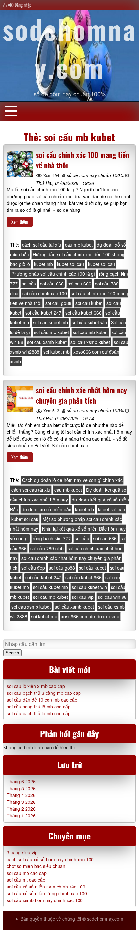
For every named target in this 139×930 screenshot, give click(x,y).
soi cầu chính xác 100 (44, 293)
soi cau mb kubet (90, 332)
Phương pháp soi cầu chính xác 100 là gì (53, 274)
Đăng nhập (23, 4)
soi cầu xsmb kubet (90, 342)
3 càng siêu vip (22, 852)
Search (12, 652)
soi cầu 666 (52, 283)
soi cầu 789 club (47, 548)
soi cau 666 (79, 283)
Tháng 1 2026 (21, 815)
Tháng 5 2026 (21, 788)
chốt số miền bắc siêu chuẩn (36, 866)
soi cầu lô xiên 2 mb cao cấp (36, 686)
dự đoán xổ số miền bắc (46, 509)
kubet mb (43, 264)
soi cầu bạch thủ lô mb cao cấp (38, 713)
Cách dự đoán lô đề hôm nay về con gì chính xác (72, 480)
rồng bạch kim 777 (52, 538)
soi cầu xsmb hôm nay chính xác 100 (45, 900)
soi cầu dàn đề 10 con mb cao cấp (42, 699)
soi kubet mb (56, 351)
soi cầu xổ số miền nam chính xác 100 (46, 886)
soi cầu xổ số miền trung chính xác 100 (47, 893)
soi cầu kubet (88, 303)
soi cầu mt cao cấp (26, 879)
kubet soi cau (101, 264)
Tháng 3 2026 (21, 802)
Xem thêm (19, 221)
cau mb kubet (79, 244)
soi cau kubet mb (50, 322)
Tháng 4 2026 (21, 795)
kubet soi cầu (70, 264)
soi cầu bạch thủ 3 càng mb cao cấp (44, 693)
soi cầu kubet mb (50, 587)
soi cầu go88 (58, 303)
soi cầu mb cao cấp (27, 873)
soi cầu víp (83, 597)
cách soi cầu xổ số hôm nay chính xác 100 (50, 859)
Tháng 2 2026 (21, 808)
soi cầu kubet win (89, 322)
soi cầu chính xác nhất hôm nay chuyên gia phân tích (81, 395)
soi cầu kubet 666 (83, 312)
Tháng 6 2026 (21, 781)
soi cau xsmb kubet (47, 342)
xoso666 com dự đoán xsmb (90, 616)
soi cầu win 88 (112, 597)
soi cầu (29, 283)
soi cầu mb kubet (51, 332)
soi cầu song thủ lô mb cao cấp (38, 706)
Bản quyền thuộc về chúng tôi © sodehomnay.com (71, 918)
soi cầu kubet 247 (43, 312)
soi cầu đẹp (33, 567)
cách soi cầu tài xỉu (41, 244)
